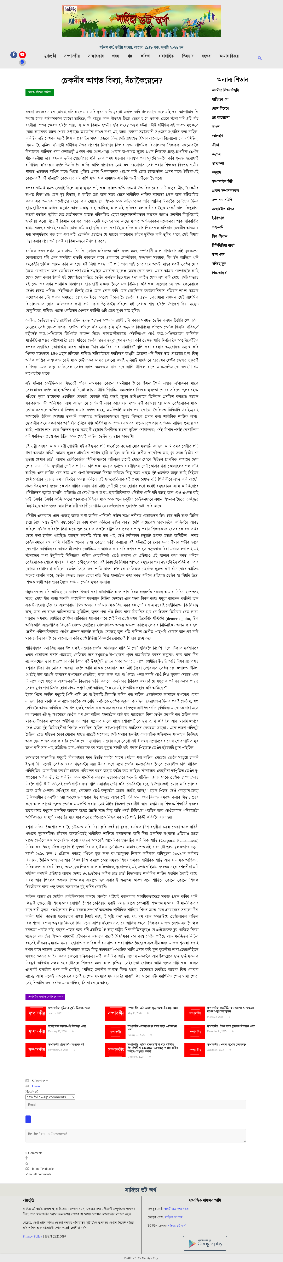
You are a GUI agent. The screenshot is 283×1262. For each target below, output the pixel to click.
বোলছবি (217, 136)
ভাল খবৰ (218, 254)
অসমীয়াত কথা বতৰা (177, 1209)
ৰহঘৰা (206, 56)
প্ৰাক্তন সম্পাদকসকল (225, 190)
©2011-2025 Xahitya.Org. (141, 1258)
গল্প (130, 56)
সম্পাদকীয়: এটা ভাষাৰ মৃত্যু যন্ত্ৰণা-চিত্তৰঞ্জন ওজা (153, 1008)
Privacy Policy (32, 1236)
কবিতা (145, 56)
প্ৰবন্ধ (115, 56)
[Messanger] (22, 62)
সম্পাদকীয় (72, 56)
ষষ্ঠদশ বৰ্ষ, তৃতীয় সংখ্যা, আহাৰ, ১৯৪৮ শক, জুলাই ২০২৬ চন (141, 47)
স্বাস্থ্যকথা (218, 163)
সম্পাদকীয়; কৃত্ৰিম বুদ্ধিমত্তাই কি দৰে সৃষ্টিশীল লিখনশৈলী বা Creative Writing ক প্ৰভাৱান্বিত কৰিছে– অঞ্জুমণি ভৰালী (153, 1048)
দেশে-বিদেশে (220, 108)
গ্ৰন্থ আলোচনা (221, 117)
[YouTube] (22, 54)
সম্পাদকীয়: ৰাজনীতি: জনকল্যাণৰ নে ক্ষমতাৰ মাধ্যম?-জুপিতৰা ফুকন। (230, 1010)
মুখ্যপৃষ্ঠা (50, 56)
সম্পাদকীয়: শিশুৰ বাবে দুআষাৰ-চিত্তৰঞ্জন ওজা (231, 1026)
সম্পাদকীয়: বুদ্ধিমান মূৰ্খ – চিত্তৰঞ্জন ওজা (69, 1008)
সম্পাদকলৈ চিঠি (222, 181)
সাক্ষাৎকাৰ (96, 56)
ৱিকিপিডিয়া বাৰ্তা (223, 245)
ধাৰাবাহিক (166, 56)
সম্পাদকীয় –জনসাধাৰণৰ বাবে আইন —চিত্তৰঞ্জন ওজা (152, 1028)
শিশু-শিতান (219, 236)
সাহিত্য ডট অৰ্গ (174, 1217)
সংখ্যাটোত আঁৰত (223, 209)
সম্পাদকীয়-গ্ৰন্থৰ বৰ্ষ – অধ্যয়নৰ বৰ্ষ (66, 1045)
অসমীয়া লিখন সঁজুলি (225, 90)
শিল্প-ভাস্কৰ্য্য (219, 273)
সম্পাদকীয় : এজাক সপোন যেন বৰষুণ (226, 1045)
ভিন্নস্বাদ (188, 56)
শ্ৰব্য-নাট (217, 227)
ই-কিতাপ (218, 218)
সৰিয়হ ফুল (219, 263)
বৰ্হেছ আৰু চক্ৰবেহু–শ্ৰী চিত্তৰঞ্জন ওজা (67, 1026)
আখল (216, 126)
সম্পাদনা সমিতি (222, 200)
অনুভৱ (216, 154)
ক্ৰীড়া (215, 145)
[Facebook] (13, 54)
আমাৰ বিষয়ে (229, 56)
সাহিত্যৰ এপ (220, 99)
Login (35, 1086)
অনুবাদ (216, 172)
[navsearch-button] (262, 59)
